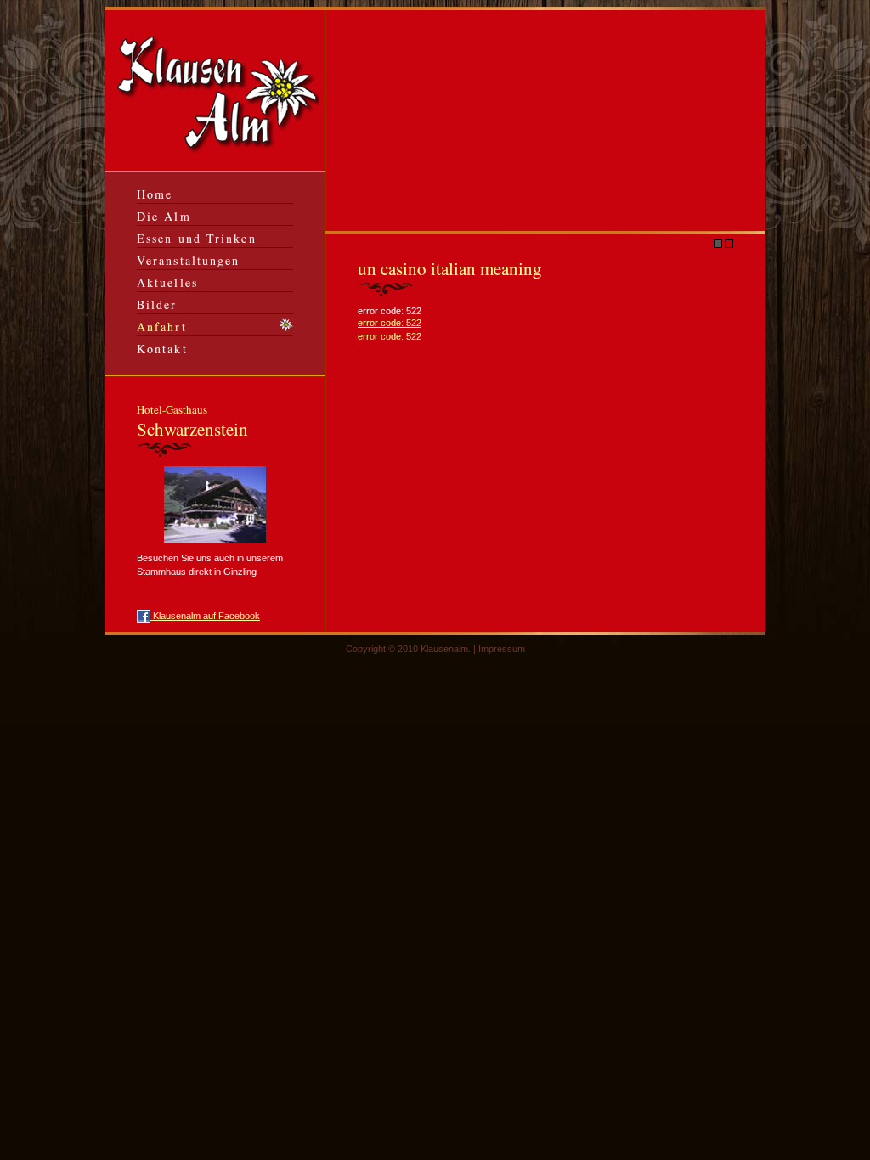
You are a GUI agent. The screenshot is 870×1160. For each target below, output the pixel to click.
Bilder (157, 304)
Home (154, 194)
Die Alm (164, 216)
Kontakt (162, 349)
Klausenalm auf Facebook (205, 616)
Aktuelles (167, 282)
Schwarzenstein (192, 421)
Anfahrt (162, 326)
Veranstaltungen (188, 260)
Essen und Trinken (197, 238)
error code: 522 (389, 323)
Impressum (501, 649)
